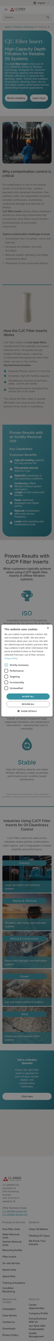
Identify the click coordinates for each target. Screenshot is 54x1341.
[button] (27, 711)
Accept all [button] (28, 696)
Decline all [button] (28, 704)
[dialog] (27, 670)
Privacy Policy (11, 658)
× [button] (48, 628)
